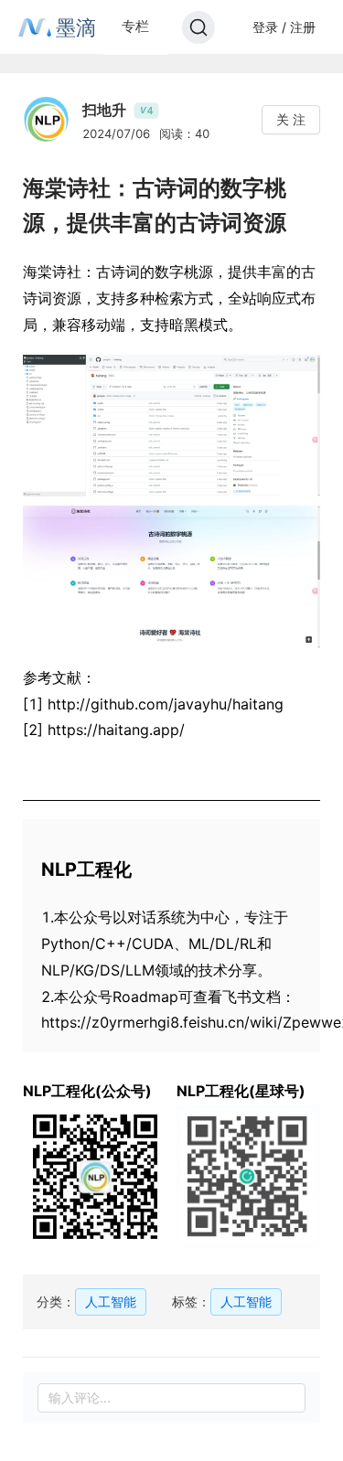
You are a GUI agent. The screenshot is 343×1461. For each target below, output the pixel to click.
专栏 (135, 26)
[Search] (198, 27)
